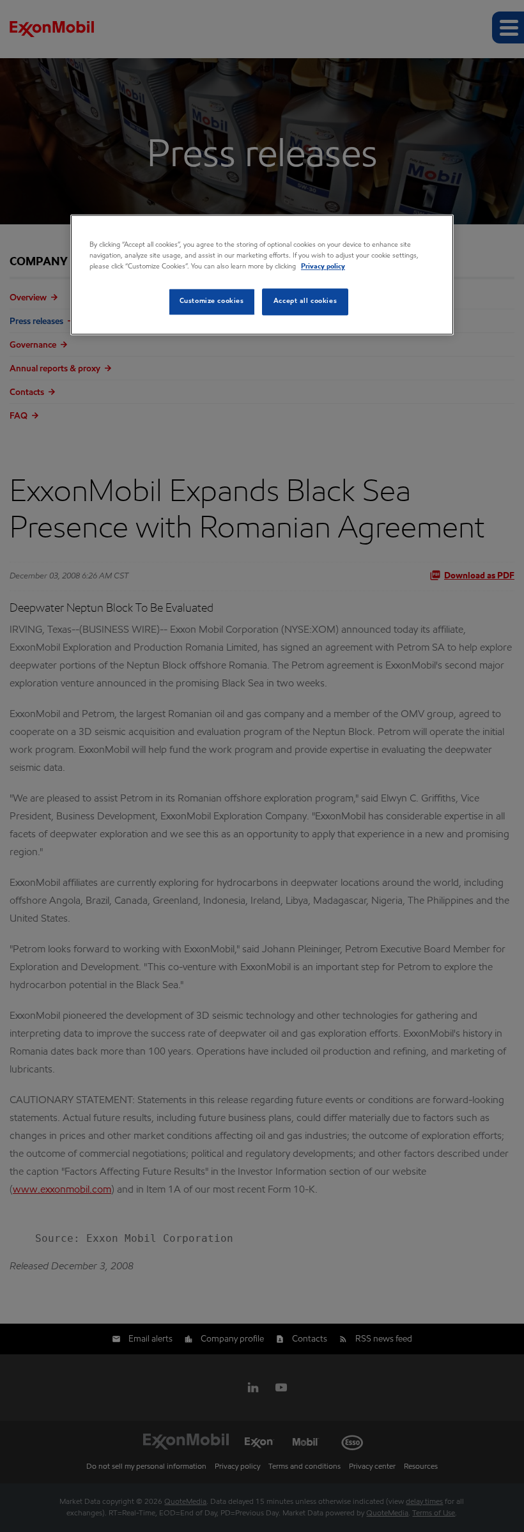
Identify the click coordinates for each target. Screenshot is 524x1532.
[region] (262, 274)
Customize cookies (212, 301)
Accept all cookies (305, 301)
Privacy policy (323, 266)
